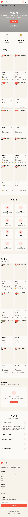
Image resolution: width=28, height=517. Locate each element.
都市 (4, 157)
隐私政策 (9, 513)
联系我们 (3, 493)
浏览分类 (14, 25)
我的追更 (3, 489)
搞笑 (4, 185)
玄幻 (4, 130)
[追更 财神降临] (25, 156)
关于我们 (3, 491)
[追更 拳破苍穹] (25, 73)
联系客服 (18, 513)
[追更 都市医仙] (12, 156)
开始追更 (14, 21)
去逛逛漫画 (14, 402)
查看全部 (24, 52)
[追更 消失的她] (12, 338)
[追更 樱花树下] (12, 282)
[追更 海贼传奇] (25, 183)
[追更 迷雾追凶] (25, 366)
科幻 (15, 480)
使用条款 (14, 513)
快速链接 (3, 484)
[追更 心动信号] (25, 100)
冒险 (17, 185)
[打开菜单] (26, 2)
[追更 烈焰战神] (12, 73)
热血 (4, 74)
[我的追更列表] (23, 2)
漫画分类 (3, 471)
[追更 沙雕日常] (12, 183)
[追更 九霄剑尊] (12, 128)
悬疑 (4, 340)
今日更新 (3, 486)
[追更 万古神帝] (25, 128)
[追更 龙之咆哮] (12, 100)
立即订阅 (14, 505)
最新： (5, 77)
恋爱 (17, 102)
